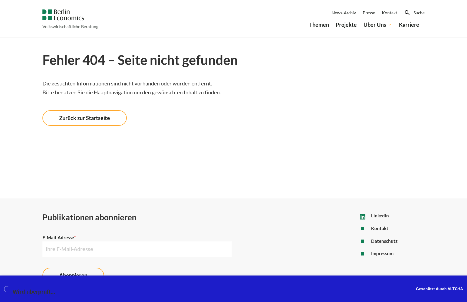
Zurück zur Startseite (84, 118)
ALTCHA (455, 289)
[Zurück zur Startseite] (63, 15)
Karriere (409, 24)
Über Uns (374, 24)
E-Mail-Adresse (59, 237)
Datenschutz (384, 241)
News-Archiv (344, 12)
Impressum (382, 253)
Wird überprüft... (34, 292)
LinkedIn (380, 215)
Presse (369, 12)
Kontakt (389, 12)
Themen (319, 24)
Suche (419, 12)
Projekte (346, 24)
